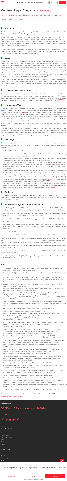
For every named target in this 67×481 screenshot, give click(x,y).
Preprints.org (4, 458)
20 (53, 134)
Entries (18, 2)
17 (61, 99)
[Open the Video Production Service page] (62, 461)
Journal (31, 2)
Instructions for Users (6, 437)
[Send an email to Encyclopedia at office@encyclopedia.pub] (2, 419)
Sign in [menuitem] (52, 2)
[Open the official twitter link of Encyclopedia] (6, 419)
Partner (3, 444)
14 (9, 85)
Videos (22, 2)
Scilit (2, 460)
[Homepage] (3, 3)
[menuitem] (57, 2)
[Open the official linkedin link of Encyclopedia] (10, 419)
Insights (41, 2)
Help (2, 439)
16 (59, 95)
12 (20, 83)
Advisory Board (5, 435)
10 (49, 75)
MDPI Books (4, 455)
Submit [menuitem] (62, 2)
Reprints (36, 2)
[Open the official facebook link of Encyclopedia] (17, 419)
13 (7, 85)
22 (17, 199)
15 (57, 95)
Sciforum (3, 453)
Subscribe (6, 414)
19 (6, 124)
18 (63, 99)
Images (27, 2)
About (45, 2)
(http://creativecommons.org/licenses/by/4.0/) (14, 396)
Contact (3, 441)
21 (9, 168)
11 (19, 83)
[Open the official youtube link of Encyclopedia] (14, 419)
